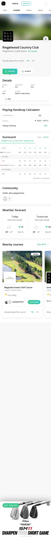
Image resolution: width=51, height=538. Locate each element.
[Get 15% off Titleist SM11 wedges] (25, 519)
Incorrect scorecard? (41, 178)
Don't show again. (25, 536)
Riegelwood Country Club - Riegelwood (17, 141)
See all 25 (41, 244)
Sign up (26, 4)
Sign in (15, 4)
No (33, 61)
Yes (28, 61)
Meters (46, 137)
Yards (39, 137)
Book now (34, 302)
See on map (32, 51)
